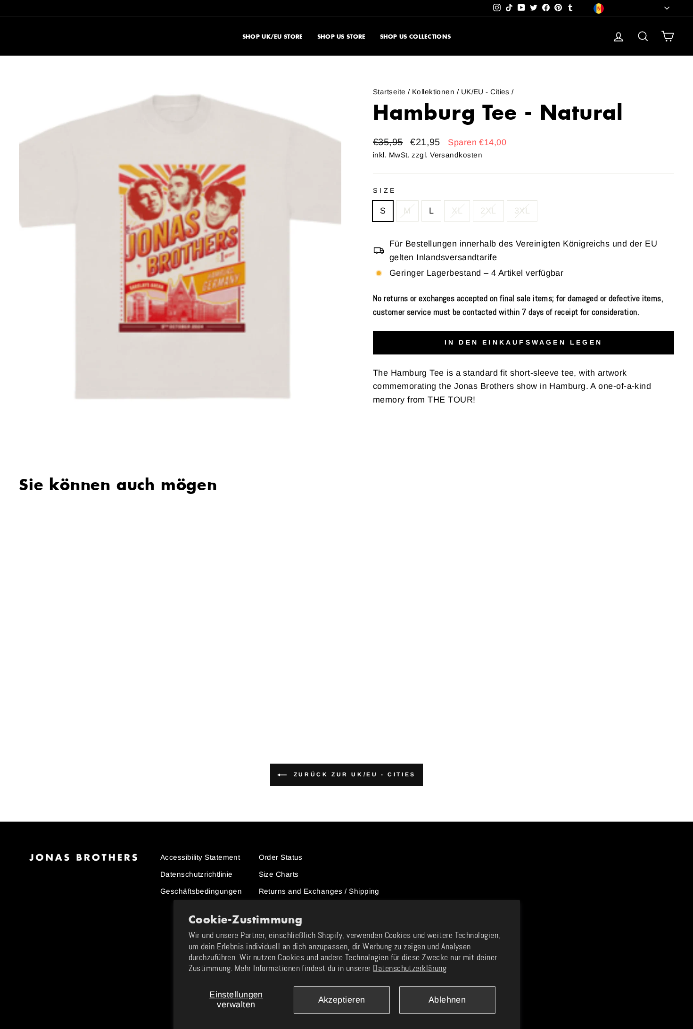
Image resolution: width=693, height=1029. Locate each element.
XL (457, 210)
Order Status (281, 857)
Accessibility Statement (200, 857)
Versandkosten (456, 155)
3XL (522, 210)
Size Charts (279, 874)
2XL (488, 210)
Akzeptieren (341, 999)
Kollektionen (433, 92)
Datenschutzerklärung (409, 968)
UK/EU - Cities (485, 92)
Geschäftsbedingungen (201, 891)
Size (384, 190)
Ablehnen (447, 999)
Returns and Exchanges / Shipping (319, 891)
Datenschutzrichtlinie (196, 874)
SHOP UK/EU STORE (272, 36)
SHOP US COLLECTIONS (415, 36)
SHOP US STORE (341, 36)
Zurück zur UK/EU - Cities (353, 774)
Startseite (389, 92)
